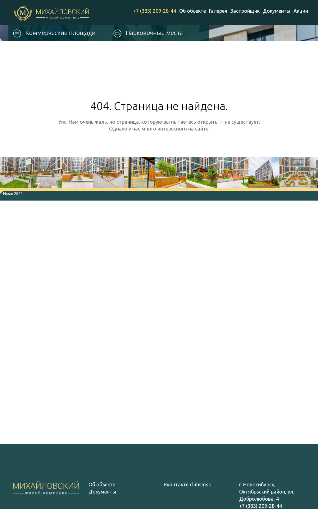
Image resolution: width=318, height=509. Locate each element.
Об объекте (192, 11)
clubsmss (200, 484)
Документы (276, 11)
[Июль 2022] (15, 174)
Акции (300, 11)
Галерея (218, 11)
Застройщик (245, 11)
